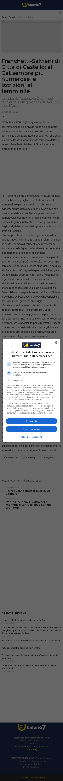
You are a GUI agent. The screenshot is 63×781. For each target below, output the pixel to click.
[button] (31, 380)
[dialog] (31, 390)
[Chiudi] (56, 342)
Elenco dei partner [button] (34, 399)
